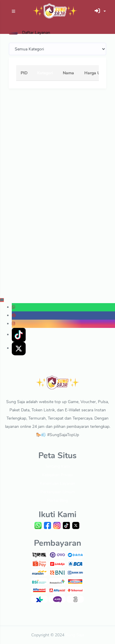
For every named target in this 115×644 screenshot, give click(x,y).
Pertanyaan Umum (57, 492)
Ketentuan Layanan (57, 483)
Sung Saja (74, 635)
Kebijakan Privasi (57, 475)
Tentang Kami (57, 466)
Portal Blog (57, 500)
